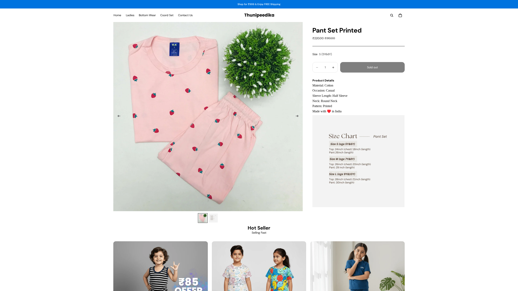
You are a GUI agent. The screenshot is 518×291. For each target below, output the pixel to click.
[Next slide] (298, 116)
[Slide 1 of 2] (202, 218)
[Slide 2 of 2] (213, 218)
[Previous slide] (117, 116)
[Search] (391, 15)
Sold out (372, 67)
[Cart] (400, 15)
